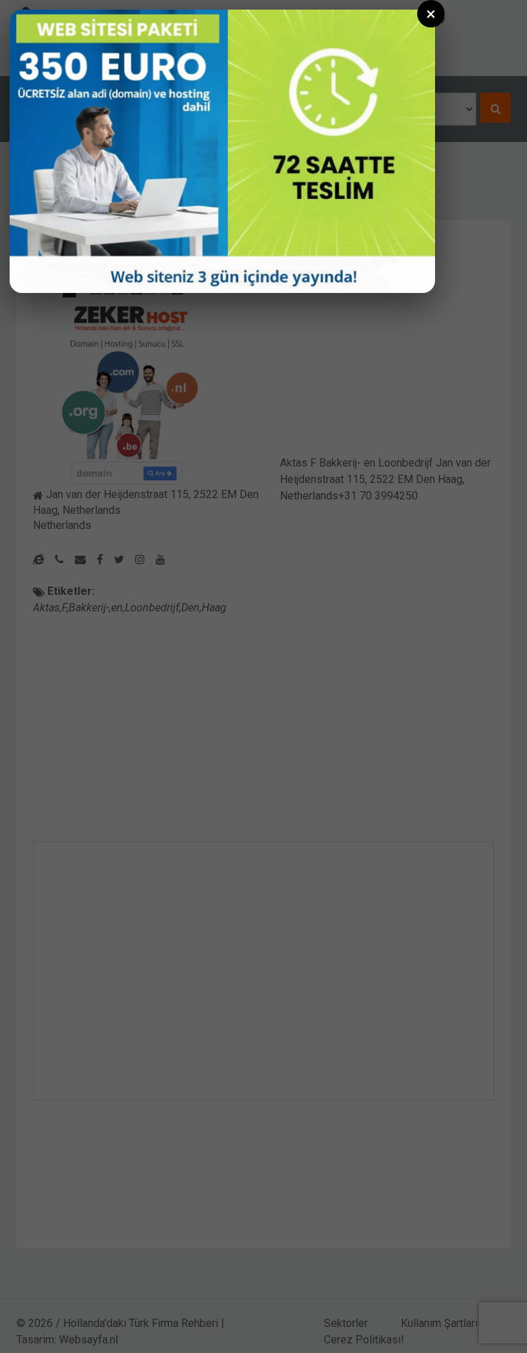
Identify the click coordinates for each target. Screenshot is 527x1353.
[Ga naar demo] (222, 151)
